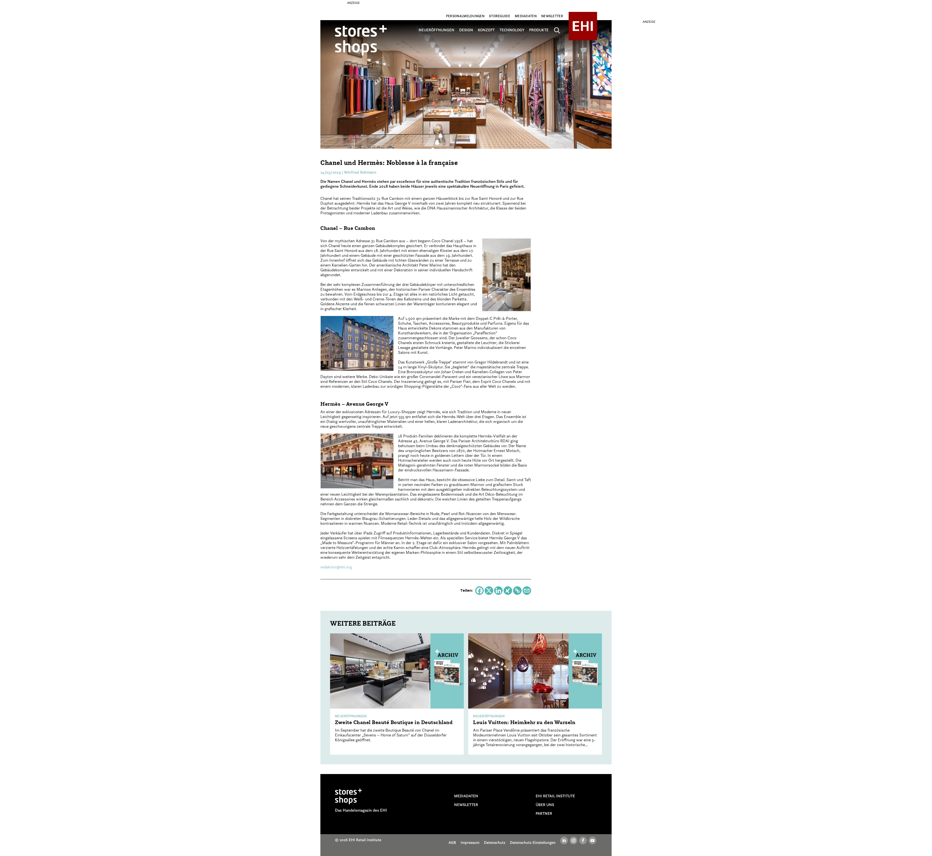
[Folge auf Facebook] (583, 840)
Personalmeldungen (465, 16)
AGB (452, 842)
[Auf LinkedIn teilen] (498, 590)
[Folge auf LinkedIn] (564, 840)
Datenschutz (494, 842)
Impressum (470, 842)
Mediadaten (526, 16)
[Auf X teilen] (489, 590)
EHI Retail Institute (555, 795)
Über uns (545, 804)
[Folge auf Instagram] (573, 840)
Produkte (539, 30)
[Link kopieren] (517, 590)
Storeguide (499, 16)
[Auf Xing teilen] (508, 590)
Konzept (486, 30)
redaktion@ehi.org (336, 567)
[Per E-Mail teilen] (527, 590)
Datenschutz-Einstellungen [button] (533, 842)
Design (466, 30)
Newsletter (552, 16)
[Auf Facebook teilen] (479, 590)
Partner (544, 813)
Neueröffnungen (436, 30)
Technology (511, 30)
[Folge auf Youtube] (592, 840)
